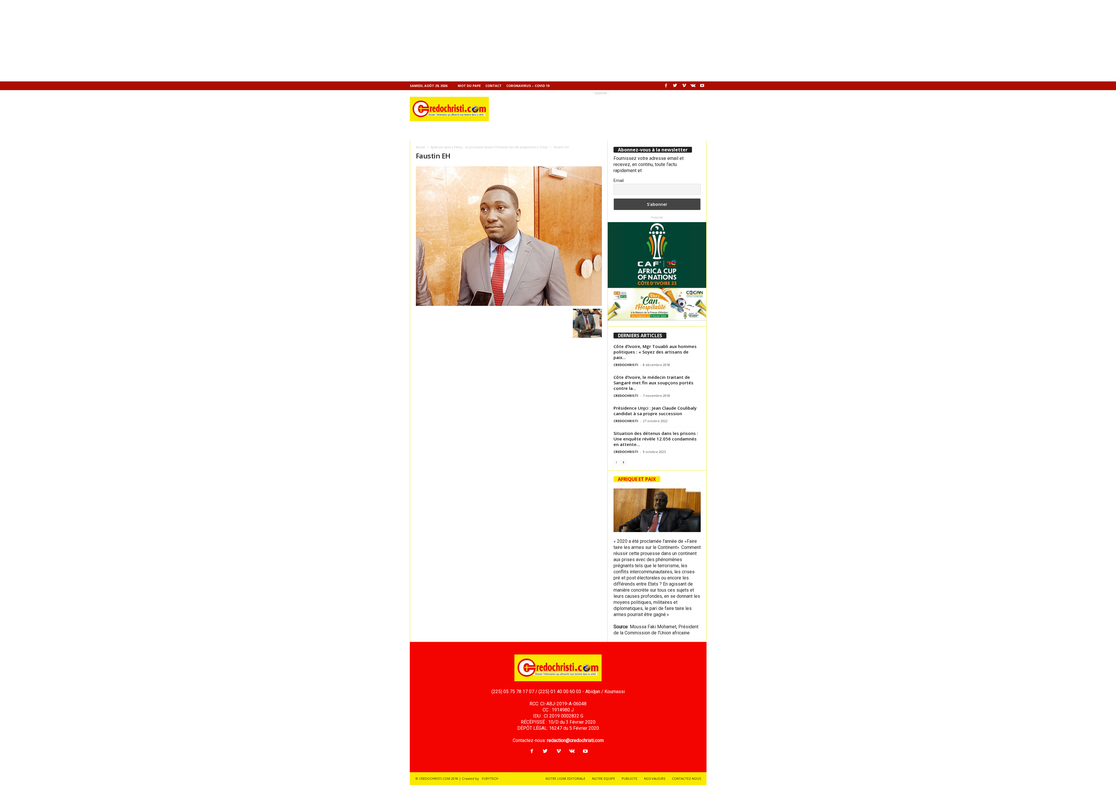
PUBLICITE (629, 778)
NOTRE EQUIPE (603, 778)
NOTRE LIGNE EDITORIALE (565, 778)
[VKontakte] (693, 85)
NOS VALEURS (654, 778)
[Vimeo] (684, 85)
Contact (493, 85)
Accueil (420, 147)
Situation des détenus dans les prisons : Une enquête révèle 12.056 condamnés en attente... (656, 438)
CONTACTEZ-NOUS (686, 778)
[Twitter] (675, 85)
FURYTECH (490, 778)
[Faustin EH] (509, 236)
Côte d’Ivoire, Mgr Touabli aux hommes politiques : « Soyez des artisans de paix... (655, 351)
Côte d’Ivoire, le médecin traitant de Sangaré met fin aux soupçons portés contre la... (653, 382)
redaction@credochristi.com (575, 740)
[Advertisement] (174, 40)
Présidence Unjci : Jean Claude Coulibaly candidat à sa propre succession (655, 410)
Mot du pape (469, 85)
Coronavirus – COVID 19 (527, 85)
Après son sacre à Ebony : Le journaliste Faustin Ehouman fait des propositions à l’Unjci (489, 147)
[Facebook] (666, 85)
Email (619, 180)
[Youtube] (702, 85)
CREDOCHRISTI (626, 365)
